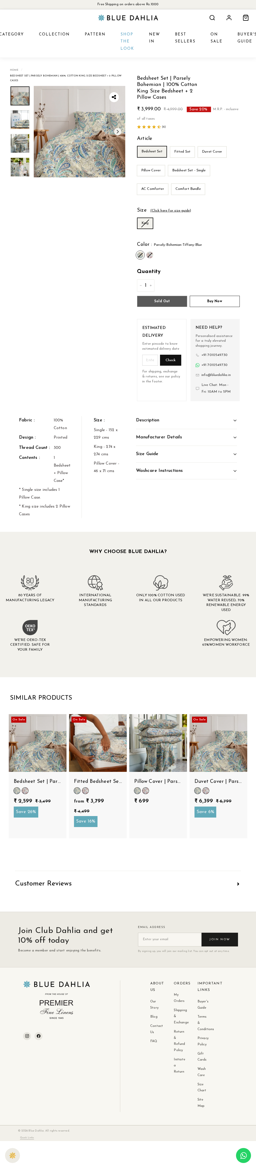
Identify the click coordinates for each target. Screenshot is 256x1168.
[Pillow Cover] (152, 177)
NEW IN (154, 38)
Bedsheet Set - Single (189, 170)
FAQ (154, 1041)
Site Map (201, 1103)
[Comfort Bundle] (189, 196)
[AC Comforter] (153, 196)
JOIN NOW (219, 939)
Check (171, 360)
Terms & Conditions (202, 1023)
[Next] (118, 131)
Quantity (149, 271)
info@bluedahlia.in (216, 375)
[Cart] (245, 17)
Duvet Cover (212, 152)
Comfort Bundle (188, 189)
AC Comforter (152, 189)
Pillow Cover (151, 170)
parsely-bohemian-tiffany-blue (140, 255)
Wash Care (202, 1072)
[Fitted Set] (183, 159)
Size (164, 210)
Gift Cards (202, 1057)
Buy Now (214, 301)
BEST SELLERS (185, 38)
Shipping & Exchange (178, 1016)
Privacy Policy (202, 1041)
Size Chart (202, 1087)
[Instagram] (27, 1036)
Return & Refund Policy (178, 1041)
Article (144, 138)
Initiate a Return (178, 1065)
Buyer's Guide (202, 1004)
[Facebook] (38, 1036)
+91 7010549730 (215, 355)
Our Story (154, 1004)
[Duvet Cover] (213, 159)
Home (14, 70)
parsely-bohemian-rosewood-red (149, 255)
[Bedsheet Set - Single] (190, 177)
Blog (154, 1016)
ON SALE (216, 38)
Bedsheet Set (152, 151)
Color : (169, 244)
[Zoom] (79, 131)
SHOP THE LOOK (127, 42)
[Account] (229, 17)
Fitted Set (182, 152)
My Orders (178, 998)
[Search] (212, 17)
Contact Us (154, 1029)
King (145, 223)
